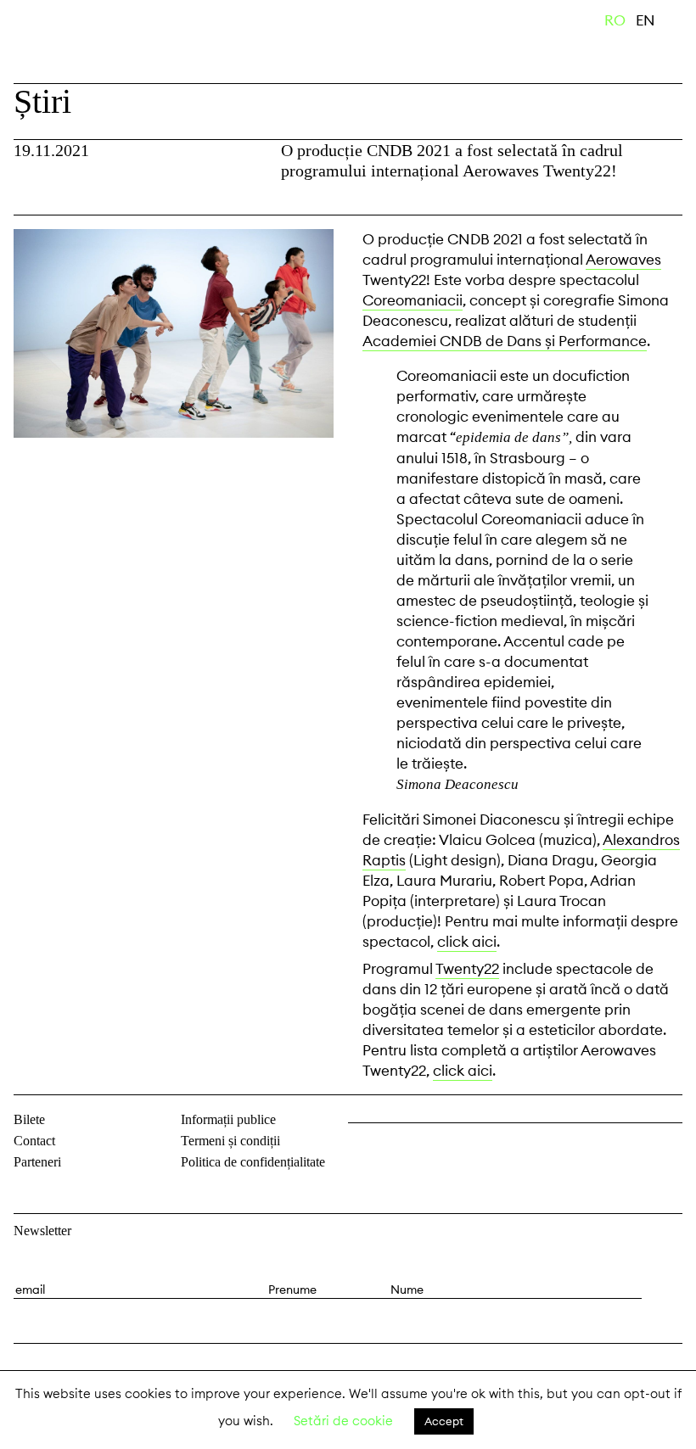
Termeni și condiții (230, 1140)
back (33, 194)
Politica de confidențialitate (253, 1162)
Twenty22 (467, 968)
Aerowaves (623, 259)
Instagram (407, 1150)
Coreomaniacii (412, 300)
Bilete (29, 1119)
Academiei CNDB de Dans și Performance (504, 341)
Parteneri (37, 1162)
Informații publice (228, 1119)
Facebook (363, 1150)
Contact (34, 1140)
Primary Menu (683, 24)
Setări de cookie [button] (343, 1421)
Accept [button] (443, 1421)
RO (615, 20)
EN (645, 20)
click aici (467, 941)
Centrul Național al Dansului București (68, 45)
